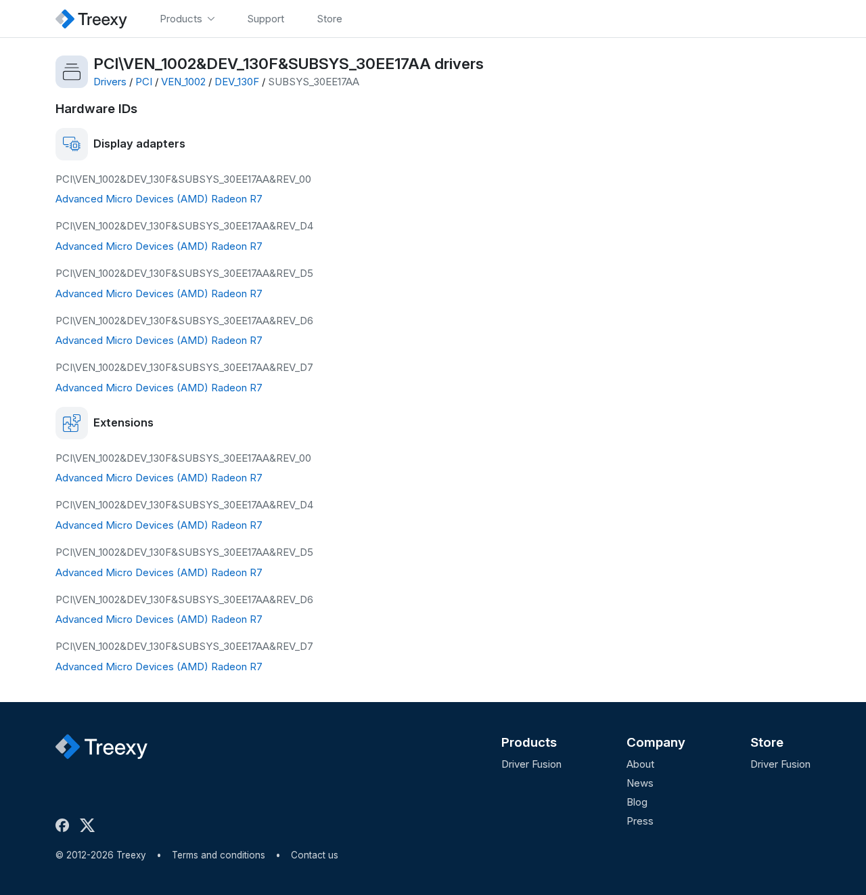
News (640, 783)
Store (766, 742)
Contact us (314, 855)
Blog (636, 801)
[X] (90, 825)
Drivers (110, 81)
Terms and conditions (218, 855)
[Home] (91, 18)
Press (640, 820)
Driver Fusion (531, 764)
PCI (143, 81)
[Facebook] (64, 825)
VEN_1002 (183, 81)
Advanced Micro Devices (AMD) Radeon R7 (159, 198)
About (640, 764)
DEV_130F (236, 81)
